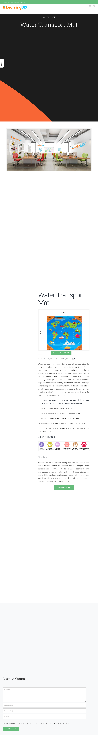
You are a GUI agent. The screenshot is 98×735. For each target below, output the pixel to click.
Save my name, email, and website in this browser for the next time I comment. (37, 723)
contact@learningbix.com (19, 2)
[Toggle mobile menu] (90, 6)
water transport (64, 373)
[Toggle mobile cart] (94, 6)
